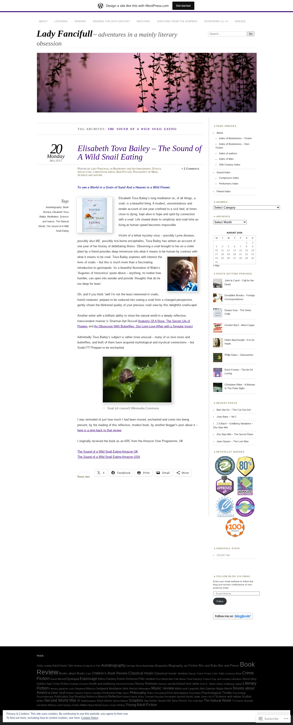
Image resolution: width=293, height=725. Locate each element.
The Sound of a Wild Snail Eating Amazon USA (108, 457)
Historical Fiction (125, 683)
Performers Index (229, 183)
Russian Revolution (165, 696)
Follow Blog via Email (233, 576)
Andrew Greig (81, 665)
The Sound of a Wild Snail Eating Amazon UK (107, 451)
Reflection (115, 696)
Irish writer (192, 683)
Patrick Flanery (74, 693)
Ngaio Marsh (224, 688)
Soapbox (136, 700)
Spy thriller (150, 700)
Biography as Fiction (183, 665)
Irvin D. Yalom (207, 683)
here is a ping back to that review (99, 430)
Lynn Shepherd (77, 688)
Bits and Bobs (208, 665)
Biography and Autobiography (132, 168)
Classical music (141, 673)
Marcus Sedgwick (97, 688)
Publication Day (64, 696)
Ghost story (249, 679)
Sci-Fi (211, 696)
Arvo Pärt (95, 665)
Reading (80, 21)
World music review (106, 705)
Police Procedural (156, 693)
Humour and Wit (167, 683)
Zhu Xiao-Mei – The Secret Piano (235, 434)
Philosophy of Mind (145, 172)
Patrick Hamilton (93, 693)
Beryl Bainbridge (145, 665)
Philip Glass (122, 693)
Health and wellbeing (102, 683)
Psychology (239, 693)
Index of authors (228, 153)
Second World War (60, 700)
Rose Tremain (146, 696)
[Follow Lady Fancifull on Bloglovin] (233, 618)
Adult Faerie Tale (62, 665)
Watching (143, 21)
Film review (146, 679)
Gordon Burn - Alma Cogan (240, 325)
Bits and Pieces (228, 665)
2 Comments (191, 168)
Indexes (240, 21)
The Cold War (195, 700)
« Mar (216, 265)
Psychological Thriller (216, 693)
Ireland (180, 683)
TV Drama (237, 700)
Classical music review (171, 673)
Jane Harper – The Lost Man (233, 441)
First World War (164, 679)
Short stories (104, 700)
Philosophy (138, 693)
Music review (162, 688)
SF (78, 700)
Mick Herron (130, 688)
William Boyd (87, 705)
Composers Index (229, 177)
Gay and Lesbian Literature (227, 679)
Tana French (179, 700)
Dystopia (72, 679)
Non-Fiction (124, 172)
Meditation (52, 216)
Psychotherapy (45, 696)
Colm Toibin (218, 673)
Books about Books (72, 673)
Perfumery (109, 693)
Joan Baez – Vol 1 (226, 416)
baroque (131, 665)
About (43, 21)
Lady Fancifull (64, 33)
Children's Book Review (110, 673)
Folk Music (180, 679)
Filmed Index (224, 191)
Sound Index (224, 172)
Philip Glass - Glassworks (239, 354)
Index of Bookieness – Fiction (235, 138)
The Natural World (217, 700)
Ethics (102, 679)
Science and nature (90, 175)
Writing (121, 705)
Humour (151, 683)
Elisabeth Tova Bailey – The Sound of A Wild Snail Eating (139, 152)
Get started (183, 5)
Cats (88, 673)
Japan (238, 683)
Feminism (132, 679)
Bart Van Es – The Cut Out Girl (234, 409)
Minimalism (144, 688)
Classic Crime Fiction (199, 673)
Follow (220, 601)
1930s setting (44, 665)
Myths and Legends (187, 688)
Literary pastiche (58, 688)
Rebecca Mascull (97, 696)
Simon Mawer (120, 700)
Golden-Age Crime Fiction (53, 683)
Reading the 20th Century (111, 21)
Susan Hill (164, 700)
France (207, 679)
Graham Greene (79, 683)
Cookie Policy (89, 718)
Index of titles (226, 158)
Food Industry (194, 679)
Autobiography (54, 207)
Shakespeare (88, 700)
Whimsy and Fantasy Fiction (63, 705)
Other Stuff (58, 693)
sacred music (185, 696)
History (139, 683)
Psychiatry (195, 693)
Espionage (88, 679)
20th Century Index (229, 164)
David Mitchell (58, 679)
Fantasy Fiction (115, 679)
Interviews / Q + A (216, 21)
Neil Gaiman (207, 688)
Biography (161, 665)
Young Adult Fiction (141, 705)
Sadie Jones (201, 696)
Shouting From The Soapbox (177, 21)
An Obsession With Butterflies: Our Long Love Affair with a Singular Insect (143, 326)
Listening (61, 21)
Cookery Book (233, 673)
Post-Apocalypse (177, 693)
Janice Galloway (225, 683)
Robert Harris (129, 696)
